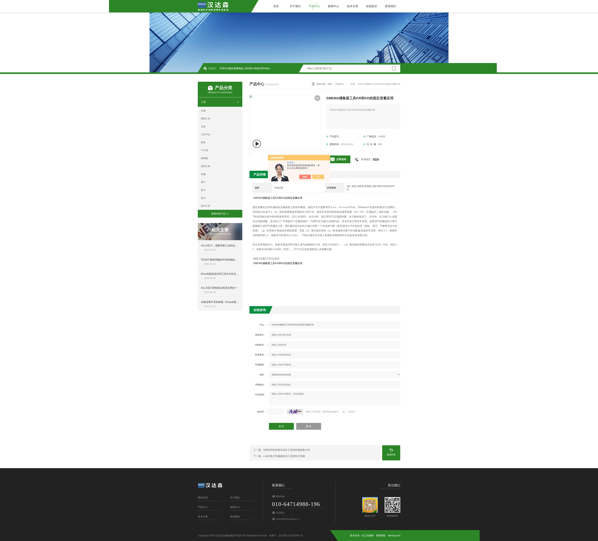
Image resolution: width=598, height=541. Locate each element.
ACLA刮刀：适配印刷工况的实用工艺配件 (224, 245)
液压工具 (205, 166)
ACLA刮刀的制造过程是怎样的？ (219, 288)
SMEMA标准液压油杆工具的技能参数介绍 (286, 450)
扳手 (203, 190)
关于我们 (295, 6)
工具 (203, 102)
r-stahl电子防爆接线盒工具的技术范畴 (284, 456)
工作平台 (205, 134)
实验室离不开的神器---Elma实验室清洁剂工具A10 (228, 302)
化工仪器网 (367, 535)
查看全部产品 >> (220, 213)
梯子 (203, 182)
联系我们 (390, 6)
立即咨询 (341, 159)
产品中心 (314, 6)
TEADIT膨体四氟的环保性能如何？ (220, 259)
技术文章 (352, 6)
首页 (276, 6)
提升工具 (205, 206)
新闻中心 (333, 6)
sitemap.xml (394, 535)
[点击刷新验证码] (294, 411)
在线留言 (371, 6)
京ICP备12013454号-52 (291, 535)
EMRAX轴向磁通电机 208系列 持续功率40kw (245, 68)
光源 (203, 110)
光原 (203, 126)
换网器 (204, 158)
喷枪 (203, 142)
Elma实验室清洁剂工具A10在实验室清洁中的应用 (228, 274)
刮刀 (203, 198)
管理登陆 (380, 535)
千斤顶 (204, 150)
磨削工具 (205, 118)
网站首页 (203, 497)
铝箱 (203, 174)
